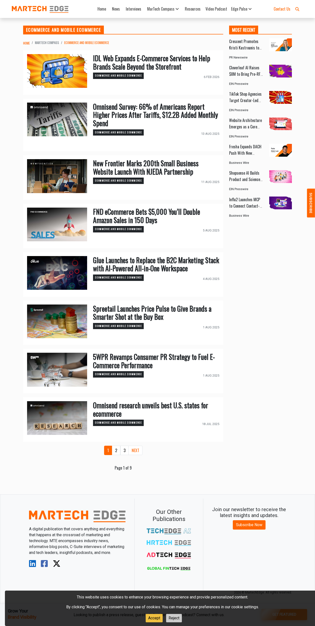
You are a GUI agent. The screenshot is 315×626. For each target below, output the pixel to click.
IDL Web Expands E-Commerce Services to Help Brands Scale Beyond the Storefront (151, 62)
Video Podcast (216, 9)
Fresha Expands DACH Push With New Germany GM (245, 153)
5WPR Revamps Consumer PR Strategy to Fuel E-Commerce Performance (154, 361)
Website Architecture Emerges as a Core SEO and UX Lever (245, 127)
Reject (174, 618)
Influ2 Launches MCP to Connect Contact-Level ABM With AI (244, 206)
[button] (297, 9)
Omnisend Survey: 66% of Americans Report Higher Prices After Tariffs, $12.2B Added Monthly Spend (155, 115)
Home (101, 9)
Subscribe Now (249, 524)
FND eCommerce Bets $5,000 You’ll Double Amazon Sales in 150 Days (146, 216)
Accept (154, 618)
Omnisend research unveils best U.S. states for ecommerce (150, 409)
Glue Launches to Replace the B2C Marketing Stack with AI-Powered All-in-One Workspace (156, 264)
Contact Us (282, 9)
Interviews (133, 9)
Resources (193, 9)
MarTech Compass (161, 9)
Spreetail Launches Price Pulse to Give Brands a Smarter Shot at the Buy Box (152, 313)
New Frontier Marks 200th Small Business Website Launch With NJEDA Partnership (146, 167)
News (116, 9)
